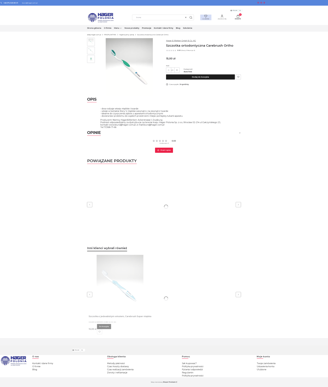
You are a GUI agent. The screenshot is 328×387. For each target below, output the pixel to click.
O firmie (36, 366)
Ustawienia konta (265, 366)
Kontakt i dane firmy (42, 363)
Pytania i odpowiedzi (192, 369)
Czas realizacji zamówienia (120, 369)
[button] (191, 17)
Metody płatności (116, 363)
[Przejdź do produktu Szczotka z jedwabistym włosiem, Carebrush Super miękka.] (120, 283)
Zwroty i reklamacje (117, 372)
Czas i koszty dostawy (118, 366)
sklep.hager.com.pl (94, 35)
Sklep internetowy (163, 382)
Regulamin (187, 372)
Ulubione (261, 369)
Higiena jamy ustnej (126, 35)
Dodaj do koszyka (200, 77)
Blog (34, 369)
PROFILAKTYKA (110, 35)
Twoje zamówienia (266, 363)
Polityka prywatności (192, 366)
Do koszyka (104, 326)
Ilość (167, 66)
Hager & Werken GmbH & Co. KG (181, 41)
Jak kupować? (189, 363)
